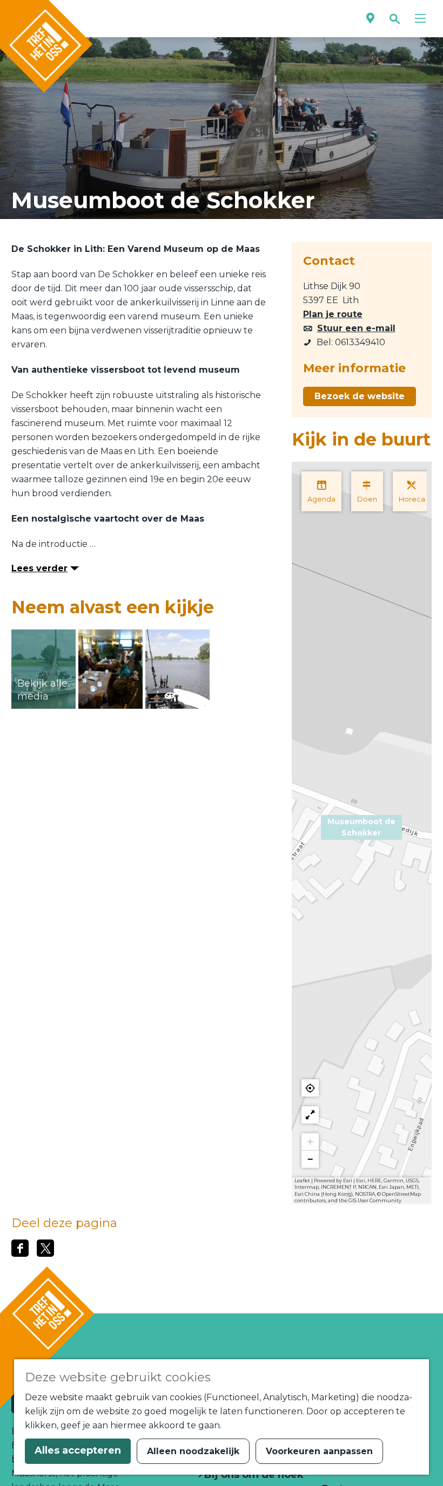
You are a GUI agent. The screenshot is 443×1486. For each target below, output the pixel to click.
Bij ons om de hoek (253, 1475)
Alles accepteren (78, 1450)
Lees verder (39, 568)
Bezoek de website (359, 396)
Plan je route (333, 314)
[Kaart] (370, 19)
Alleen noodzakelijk (193, 1451)
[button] (361, 833)
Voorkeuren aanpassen (319, 1451)
